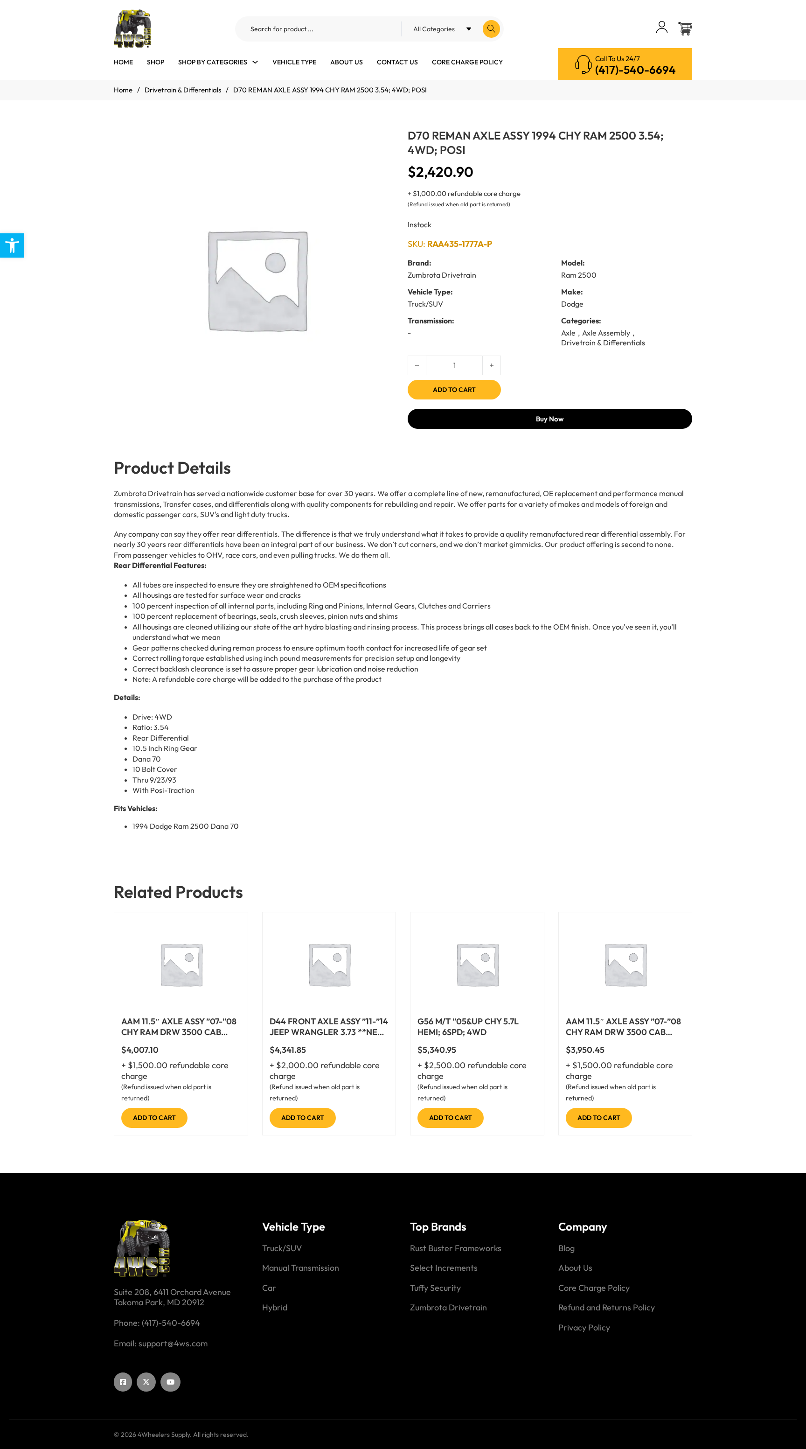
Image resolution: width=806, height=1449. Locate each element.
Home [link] (123, 62)
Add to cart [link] (154, 1117)
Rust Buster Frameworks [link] (455, 1248)
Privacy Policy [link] (584, 1328)
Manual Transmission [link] (300, 1268)
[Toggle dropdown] (255, 62)
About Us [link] (346, 62)
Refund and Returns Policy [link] (606, 1307)
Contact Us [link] (397, 62)
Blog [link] (566, 1248)
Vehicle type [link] (294, 62)
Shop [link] (155, 62)
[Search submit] (491, 29)
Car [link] (269, 1288)
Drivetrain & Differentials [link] (183, 89)
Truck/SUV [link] (282, 1248)
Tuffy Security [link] (435, 1288)
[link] (12, 245)
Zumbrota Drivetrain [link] (448, 1307)
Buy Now (550, 418)
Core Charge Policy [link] (467, 62)
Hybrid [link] (274, 1307)
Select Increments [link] (444, 1268)
